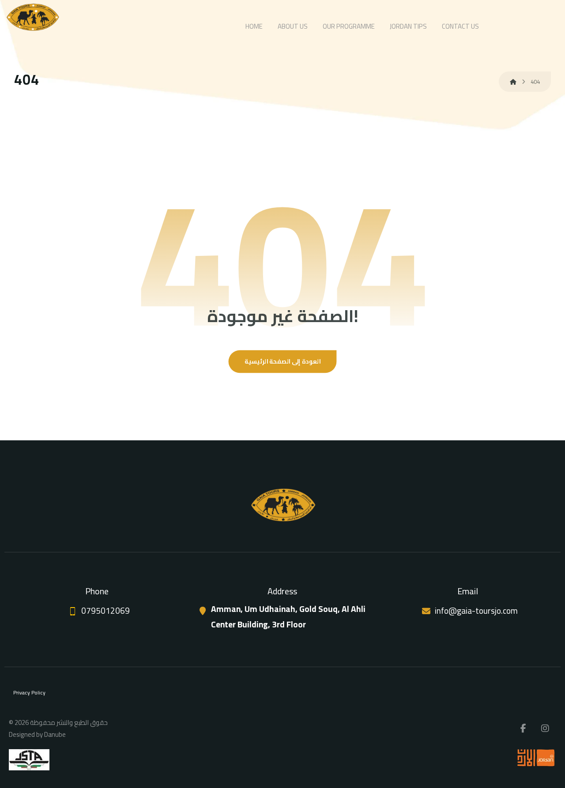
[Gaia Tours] (32, 17)
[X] (545, 728)
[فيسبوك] (523, 728)
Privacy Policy (29, 692)
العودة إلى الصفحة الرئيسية (283, 361)
